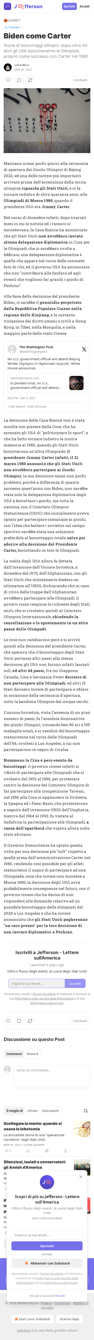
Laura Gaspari (34, 1144)
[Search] (85, 1110)
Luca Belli (22, 65)
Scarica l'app (69, 1319)
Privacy (46, 1303)
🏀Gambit (12, 20)
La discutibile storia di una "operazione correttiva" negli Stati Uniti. (34, 1137)
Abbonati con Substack (50, 1263)
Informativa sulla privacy (61, 1283)
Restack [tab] (33, 1054)
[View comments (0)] (19, 80)
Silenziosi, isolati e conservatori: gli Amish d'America (35, 1165)
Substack (24, 1330)
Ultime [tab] (32, 1111)
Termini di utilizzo (52, 1274)
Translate (13, 27)
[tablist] (22, 1053)
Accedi (84, 6)
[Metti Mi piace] (8, 80)
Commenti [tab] (14, 1054)
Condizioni (62, 1303)
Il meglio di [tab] (14, 1111)
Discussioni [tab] (50, 1111)
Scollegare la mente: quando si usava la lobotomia (33, 1126)
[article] (47, 1137)
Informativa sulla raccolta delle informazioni (44, 998)
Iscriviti (69, 6)
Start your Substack (34, 1319)
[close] (80, 1176)
